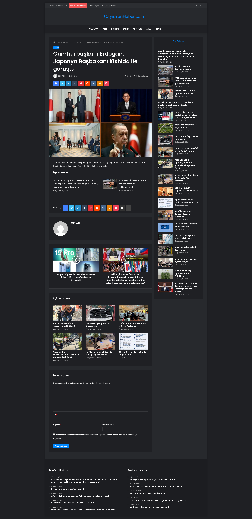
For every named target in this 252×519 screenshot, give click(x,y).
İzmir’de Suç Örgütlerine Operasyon (97, 324)
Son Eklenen (178, 41)
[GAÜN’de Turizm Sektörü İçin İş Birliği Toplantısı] (133, 313)
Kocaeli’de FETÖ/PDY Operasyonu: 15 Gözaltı (64, 324)
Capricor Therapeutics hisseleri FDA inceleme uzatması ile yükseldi (175, 103)
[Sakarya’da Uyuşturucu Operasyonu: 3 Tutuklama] (165, 274)
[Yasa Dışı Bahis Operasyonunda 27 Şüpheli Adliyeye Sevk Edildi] (67, 341)
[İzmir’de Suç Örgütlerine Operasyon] (100, 313)
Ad (55, 415)
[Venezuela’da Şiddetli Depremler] (165, 251)
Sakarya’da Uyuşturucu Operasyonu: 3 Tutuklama (186, 273)
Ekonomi (115, 29)
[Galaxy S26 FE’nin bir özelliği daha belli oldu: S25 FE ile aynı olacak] (165, 116)
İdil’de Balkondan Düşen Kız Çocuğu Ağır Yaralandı (99, 353)
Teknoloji (137, 29)
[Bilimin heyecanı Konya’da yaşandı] (165, 70)
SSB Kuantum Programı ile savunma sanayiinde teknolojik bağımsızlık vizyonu (186, 287)
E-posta (57, 425)
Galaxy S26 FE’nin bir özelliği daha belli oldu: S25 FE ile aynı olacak (186, 115)
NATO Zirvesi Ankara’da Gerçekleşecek (186, 225)
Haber (104, 29)
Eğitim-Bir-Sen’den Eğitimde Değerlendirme (132, 353)
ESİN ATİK (61, 76)
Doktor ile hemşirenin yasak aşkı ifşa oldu (185, 237)
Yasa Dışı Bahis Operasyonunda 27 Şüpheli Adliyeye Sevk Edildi (66, 354)
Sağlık (126, 29)
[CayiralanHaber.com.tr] (126, 16)
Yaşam (149, 29)
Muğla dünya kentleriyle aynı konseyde (186, 260)
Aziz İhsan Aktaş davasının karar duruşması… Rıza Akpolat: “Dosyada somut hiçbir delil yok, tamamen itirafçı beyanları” (75, 184)
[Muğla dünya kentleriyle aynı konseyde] (165, 262)
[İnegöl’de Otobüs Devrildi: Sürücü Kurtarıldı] (165, 215)
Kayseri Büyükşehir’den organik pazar (186, 126)
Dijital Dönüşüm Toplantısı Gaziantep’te (186, 189)
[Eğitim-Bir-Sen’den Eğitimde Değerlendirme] (133, 341)
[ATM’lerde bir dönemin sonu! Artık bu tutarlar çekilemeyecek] (110, 184)
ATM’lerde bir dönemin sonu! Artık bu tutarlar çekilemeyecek (132, 184)
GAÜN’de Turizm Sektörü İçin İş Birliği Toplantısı (132, 324)
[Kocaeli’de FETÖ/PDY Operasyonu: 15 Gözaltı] (67, 313)
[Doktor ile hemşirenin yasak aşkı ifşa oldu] (165, 239)
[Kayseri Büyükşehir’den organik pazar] (165, 128)
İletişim (159, 29)
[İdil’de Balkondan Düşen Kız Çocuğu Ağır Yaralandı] (100, 341)
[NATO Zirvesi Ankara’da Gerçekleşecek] (165, 227)
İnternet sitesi (108, 425)
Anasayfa (93, 29)
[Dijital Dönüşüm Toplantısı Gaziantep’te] (165, 191)
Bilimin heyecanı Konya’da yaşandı (183, 67)
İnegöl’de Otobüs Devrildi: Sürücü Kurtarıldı (183, 214)
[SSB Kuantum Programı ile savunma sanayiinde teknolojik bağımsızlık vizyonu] (165, 287)
